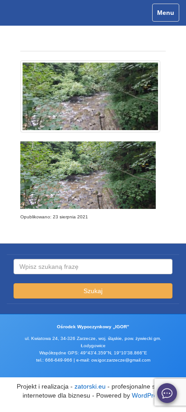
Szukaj (93, 290)
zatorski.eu (90, 386)
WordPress (147, 395)
